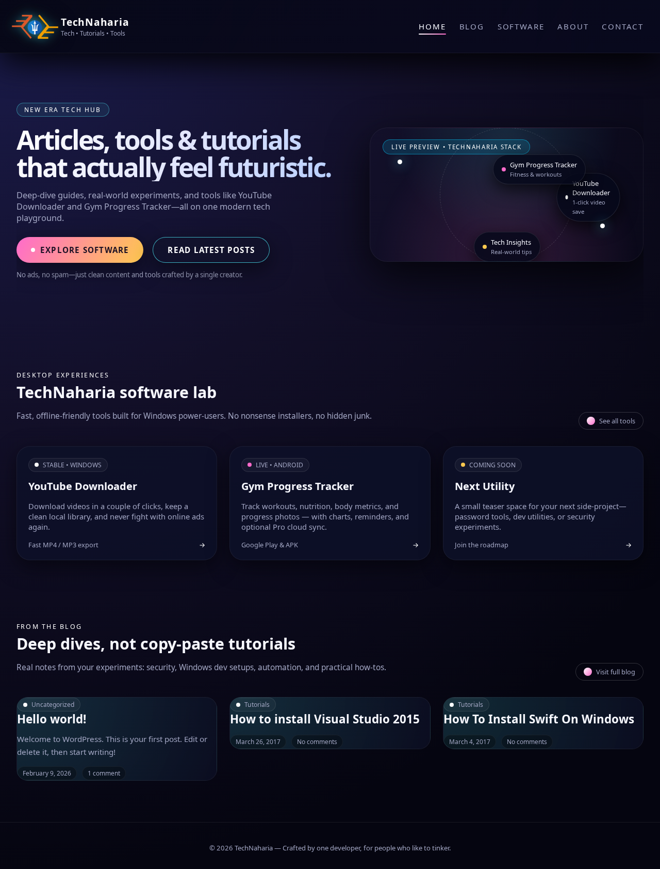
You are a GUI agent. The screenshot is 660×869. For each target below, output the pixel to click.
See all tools (617, 420)
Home (432, 26)
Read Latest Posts (211, 250)
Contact (623, 26)
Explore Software (84, 250)
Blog (471, 26)
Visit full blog (615, 671)
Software (521, 26)
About (572, 26)
